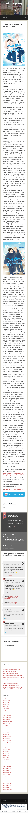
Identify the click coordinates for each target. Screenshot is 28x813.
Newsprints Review (9, 548)
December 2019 (7, 766)
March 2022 (6, 708)
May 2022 (6, 704)
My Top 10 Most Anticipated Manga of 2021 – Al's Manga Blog (12, 597)
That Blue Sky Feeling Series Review (12, 25)
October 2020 (7, 744)
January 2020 (7, 764)
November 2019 (7, 768)
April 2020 (6, 757)
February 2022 (7, 710)
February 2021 (7, 736)
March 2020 (6, 759)
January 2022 (7, 713)
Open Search (25, 17)
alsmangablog (9, 580)
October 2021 (7, 719)
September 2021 (8, 721)
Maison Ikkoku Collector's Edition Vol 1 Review (14, 681)
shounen (15, 540)
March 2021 (6, 734)
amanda (6, 563)
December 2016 (7, 783)
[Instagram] (15, 9)
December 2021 (7, 715)
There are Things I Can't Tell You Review (13, 675)
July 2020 (6, 751)
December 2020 (7, 740)
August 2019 (7, 774)
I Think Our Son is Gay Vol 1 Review (13, 489)
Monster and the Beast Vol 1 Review (12, 667)
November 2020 (7, 742)
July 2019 (6, 776)
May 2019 (6, 781)
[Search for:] (14, 800)
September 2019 (8, 772)
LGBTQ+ (17, 539)
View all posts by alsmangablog (13, 527)
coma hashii (8, 539)
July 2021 (6, 725)
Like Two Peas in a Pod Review (11, 683)
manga (7, 537)
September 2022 (8, 698)
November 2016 (7, 785)
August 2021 (7, 723)
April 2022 (6, 706)
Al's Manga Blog (14, 3)
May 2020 (6, 755)
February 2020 (7, 762)
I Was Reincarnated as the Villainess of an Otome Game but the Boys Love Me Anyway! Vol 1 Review (14, 689)
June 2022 (6, 702)
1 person (10, 575)
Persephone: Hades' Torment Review (12, 669)
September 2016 (8, 789)
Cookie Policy (7, 807)
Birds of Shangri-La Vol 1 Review (11, 673)
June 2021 (6, 727)
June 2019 (6, 779)
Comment (19, 656)
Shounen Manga (13, 537)
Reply (23, 563)
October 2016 (7, 787)
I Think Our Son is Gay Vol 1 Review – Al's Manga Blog (14, 603)
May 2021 (6, 730)
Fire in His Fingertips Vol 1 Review (11, 685)
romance (11, 540)
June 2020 (6, 753)
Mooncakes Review (9, 545)
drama (13, 539)
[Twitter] (12, 9)
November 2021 (7, 717)
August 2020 (7, 749)
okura (6, 540)
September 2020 (8, 747)
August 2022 (7, 700)
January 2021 (7, 738)
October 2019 (7, 770)
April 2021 (6, 732)
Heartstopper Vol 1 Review (10, 671)
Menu (5, 17)
